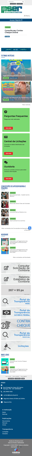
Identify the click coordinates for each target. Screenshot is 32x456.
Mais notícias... (26, 104)
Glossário (5, 433)
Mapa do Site (7, 402)
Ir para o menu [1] (8, 376)
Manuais (4, 423)
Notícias (4, 414)
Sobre (4, 412)
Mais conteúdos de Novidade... (22, 257)
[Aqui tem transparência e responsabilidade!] (16, 49)
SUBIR (23, 378)
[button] (23, 2)
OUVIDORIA (19, 3)
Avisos (4, 425)
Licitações (5, 431)
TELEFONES (13, 3)
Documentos (6, 421)
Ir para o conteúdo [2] (16, 376)
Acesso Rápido (15, 20)
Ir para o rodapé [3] (24, 376)
